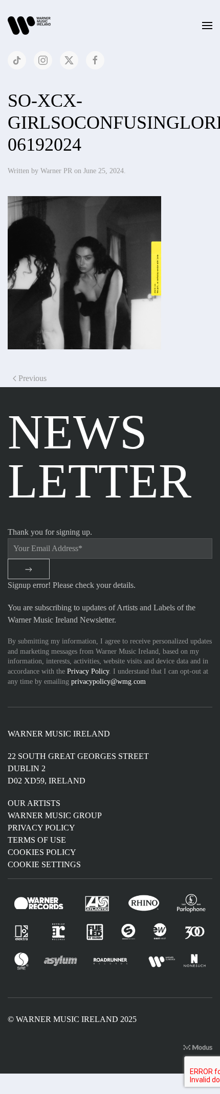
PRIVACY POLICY (41, 827)
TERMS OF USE (37, 840)
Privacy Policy (88, 671)
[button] (207, 25)
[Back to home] (31, 25)
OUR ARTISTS (34, 803)
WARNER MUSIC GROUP (55, 815)
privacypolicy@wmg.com (108, 681)
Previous (32, 378)
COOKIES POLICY (42, 852)
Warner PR (56, 171)
